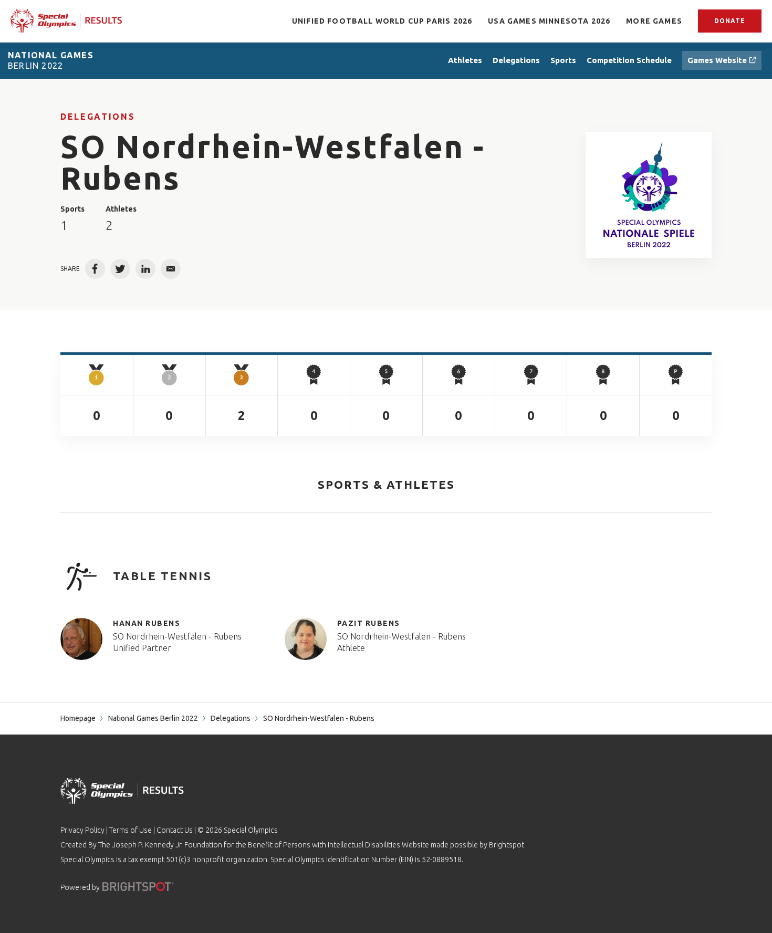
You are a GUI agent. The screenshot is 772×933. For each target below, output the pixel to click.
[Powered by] (138, 886)
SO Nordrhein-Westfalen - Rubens (177, 636)
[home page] (66, 21)
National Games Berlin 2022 (153, 718)
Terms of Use (130, 830)
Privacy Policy (82, 830)
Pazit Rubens (368, 623)
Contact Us (175, 830)
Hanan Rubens (146, 623)
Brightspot (506, 845)
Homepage (78, 718)
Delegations (97, 116)
